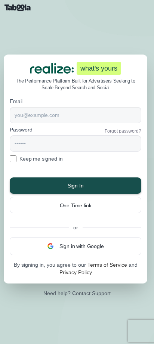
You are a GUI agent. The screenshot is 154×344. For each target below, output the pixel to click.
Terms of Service (107, 265)
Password (21, 129)
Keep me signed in (40, 159)
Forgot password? (123, 131)
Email (16, 101)
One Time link (76, 205)
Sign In (76, 186)
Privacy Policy (75, 272)
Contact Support (91, 293)
